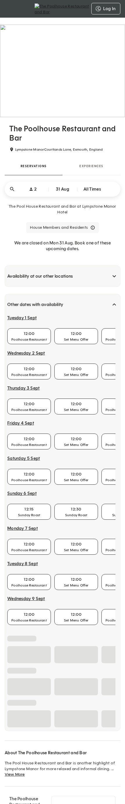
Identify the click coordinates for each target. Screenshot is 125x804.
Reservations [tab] (34, 166)
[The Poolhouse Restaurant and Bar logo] (62, 8)
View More (15, 774)
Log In (109, 8)
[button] (62, 189)
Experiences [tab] (91, 166)
